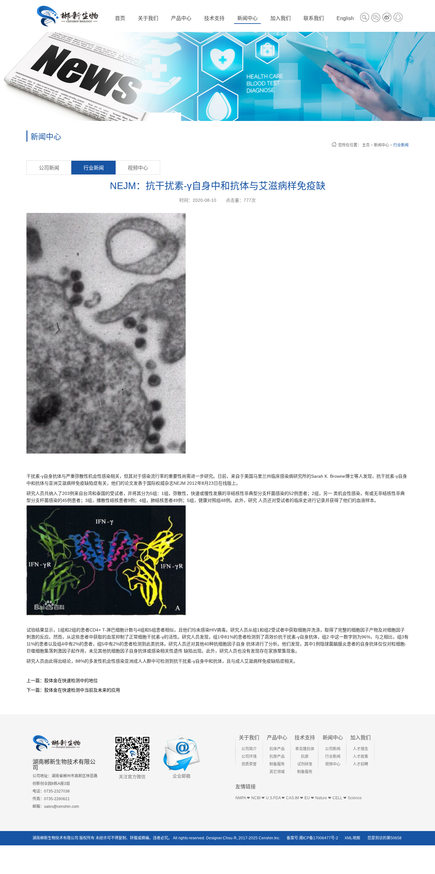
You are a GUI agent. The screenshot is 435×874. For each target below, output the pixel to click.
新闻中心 (381, 145)
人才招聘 (360, 764)
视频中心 (138, 168)
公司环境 (249, 756)
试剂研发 (304, 764)
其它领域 (277, 772)
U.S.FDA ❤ (275, 798)
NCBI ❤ (258, 798)
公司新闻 (49, 168)
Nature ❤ (323, 798)
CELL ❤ (339, 798)
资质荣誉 (249, 764)
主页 (366, 145)
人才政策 (360, 756)
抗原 (305, 756)
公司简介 (249, 749)
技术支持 (305, 737)
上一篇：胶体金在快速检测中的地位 (62, 680)
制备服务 (277, 764)
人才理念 (360, 749)
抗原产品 (277, 756)
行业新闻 (401, 145)
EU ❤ (309, 798)
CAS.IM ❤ (294, 798)
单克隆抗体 (304, 749)
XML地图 (352, 838)
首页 (120, 18)
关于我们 (249, 737)
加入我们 (360, 737)
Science (355, 798)
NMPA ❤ (242, 798)
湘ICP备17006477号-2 (318, 838)
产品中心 (277, 737)
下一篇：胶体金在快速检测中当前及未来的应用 (73, 690)
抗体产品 (277, 749)
